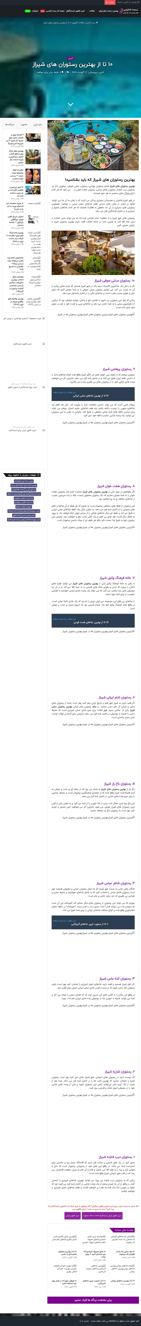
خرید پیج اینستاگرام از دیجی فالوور (23, 384)
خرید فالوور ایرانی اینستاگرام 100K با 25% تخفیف (102, 1215)
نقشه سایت (95, 1321)
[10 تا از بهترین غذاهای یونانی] (122, 1271)
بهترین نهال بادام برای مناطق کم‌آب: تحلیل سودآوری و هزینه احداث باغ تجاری (16, 157)
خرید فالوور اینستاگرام (75, 11)
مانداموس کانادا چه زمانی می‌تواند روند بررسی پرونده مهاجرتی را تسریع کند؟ (15, 264)
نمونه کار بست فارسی (52, 11)
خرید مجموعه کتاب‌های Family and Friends (23, 511)
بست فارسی (90, 22)
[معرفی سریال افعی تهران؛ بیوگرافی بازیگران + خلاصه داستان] (33, 219)
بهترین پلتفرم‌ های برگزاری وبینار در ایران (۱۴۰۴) (15, 301)
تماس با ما (84, 1321)
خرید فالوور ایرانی (72, 1215)
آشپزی (74, 22)
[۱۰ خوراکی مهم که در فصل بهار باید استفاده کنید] (64, 1271)
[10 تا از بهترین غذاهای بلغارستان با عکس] (64, 1242)
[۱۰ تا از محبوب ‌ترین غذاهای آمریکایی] (93, 1271)
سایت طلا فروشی (18, 489)
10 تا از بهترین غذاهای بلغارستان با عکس (68, 1253)
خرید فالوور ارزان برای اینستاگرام (23, 427)
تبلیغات (32, 11)
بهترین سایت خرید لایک (16, 519)
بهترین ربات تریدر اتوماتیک (24, 481)
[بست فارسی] (129, 11)
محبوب (24, 124)
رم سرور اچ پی (30, 489)
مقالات (92, 11)
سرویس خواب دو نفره (23, 507)
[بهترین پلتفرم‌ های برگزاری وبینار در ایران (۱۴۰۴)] (33, 301)
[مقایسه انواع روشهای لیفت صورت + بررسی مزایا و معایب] (33, 176)
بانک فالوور (16, 515)
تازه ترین (37, 124)
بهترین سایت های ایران (108, 11)
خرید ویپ (25, 494)
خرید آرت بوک (35, 494)
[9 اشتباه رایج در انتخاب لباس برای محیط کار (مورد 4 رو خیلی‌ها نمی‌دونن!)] (33, 137)
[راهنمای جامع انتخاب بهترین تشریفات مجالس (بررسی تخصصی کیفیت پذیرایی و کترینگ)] (33, 281)
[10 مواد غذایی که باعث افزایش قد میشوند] (122, 1242)
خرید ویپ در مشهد (14, 494)
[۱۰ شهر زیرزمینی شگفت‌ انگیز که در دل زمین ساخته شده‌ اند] (33, 190)
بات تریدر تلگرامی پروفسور (24, 502)
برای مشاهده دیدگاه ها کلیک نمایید (93, 1300)
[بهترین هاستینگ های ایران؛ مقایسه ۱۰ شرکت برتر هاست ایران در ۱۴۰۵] (33, 242)
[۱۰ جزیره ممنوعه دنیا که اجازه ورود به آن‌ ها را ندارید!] (33, 206)
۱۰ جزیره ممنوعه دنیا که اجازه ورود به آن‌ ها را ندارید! (14, 206)
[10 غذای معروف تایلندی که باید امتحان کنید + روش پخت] (93, 1242)
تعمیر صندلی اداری (28, 515)
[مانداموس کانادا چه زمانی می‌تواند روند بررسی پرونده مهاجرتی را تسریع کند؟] (33, 263)
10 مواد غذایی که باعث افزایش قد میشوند (125, 1253)
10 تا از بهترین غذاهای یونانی (123, 1281)
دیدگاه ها (9, 124)
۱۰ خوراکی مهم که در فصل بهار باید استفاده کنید (64, 1282)
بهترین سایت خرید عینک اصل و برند (23, 485)
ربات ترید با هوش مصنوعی (23, 498)
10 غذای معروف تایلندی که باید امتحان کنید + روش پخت (95, 1254)
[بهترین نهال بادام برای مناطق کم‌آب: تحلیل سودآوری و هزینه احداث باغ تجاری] (33, 157)
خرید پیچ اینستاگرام (33, 519)
